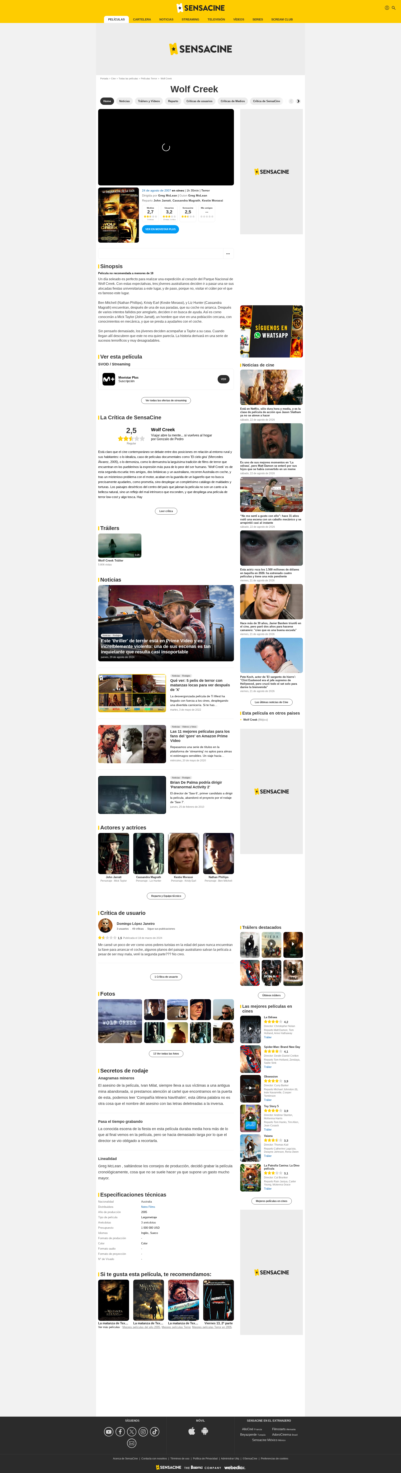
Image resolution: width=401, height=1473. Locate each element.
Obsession (271, 1076)
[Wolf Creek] (118, 215)
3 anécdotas (148, 1222)
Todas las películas (128, 78)
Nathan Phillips (218, 877)
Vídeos (238, 19)
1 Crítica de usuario (166, 976)
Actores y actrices (123, 827)
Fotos (107, 994)
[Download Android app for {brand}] (207, 1430)
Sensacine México (264, 1440)
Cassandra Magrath (186, 200)
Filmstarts (279, 1429)
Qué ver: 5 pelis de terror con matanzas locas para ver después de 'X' (200, 685)
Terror (205, 190)
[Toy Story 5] (250, 1118)
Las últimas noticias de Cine (271, 702)
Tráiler (268, 1037)
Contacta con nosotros (154, 1458)
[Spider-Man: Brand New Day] (250, 1059)
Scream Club (282, 19)
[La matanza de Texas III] (183, 1300)
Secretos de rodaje (124, 1070)
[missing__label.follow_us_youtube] (109, 1431)
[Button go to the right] (298, 101)
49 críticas (138, 928)
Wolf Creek (255, 719)
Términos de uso (179, 1458)
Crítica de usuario (123, 913)
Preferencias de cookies (274, 1458)
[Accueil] (200, 8)
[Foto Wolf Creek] (120, 1021)
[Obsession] (250, 1089)
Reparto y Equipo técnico (166, 896)
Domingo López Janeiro (136, 923)
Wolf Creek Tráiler (110, 560)
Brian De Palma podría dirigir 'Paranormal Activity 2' (196, 784)
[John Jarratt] (113, 853)
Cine (113, 78)
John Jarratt (162, 200)
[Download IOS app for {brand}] (194, 1430)
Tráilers (109, 528)
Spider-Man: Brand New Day (282, 1046)
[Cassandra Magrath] (148, 853)
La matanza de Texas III (185, 1323)
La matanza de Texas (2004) (118, 1323)
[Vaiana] (250, 1148)
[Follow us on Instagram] (143, 1431)
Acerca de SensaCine (125, 1458)
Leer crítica (166, 511)
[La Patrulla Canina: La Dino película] (250, 1178)
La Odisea (270, 1017)
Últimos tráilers (271, 995)
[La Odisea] (250, 1029)
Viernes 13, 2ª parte (218, 1323)
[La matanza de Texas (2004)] (113, 1300)
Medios (150, 208)
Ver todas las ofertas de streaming (166, 400)
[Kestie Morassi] (183, 853)
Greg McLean (167, 195)
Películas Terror (149, 78)
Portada (104, 78)
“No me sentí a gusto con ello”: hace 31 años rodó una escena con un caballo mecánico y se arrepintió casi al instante (270, 519)
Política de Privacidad (205, 1458)
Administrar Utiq (230, 1458)
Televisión (216, 19)
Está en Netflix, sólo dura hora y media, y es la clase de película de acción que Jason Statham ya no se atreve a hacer (270, 412)
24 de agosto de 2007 (157, 190)
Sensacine (188, 208)
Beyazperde (248, 1434)
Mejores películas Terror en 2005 (212, 1327)
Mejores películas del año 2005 (141, 1327)
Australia (146, 1201)
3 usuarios (123, 928)
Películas (116, 19)
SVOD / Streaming (114, 364)
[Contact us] (132, 1443)
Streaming (190, 19)
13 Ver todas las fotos (166, 1053)
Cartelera (142, 19)
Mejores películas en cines (271, 1201)
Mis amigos (207, 208)
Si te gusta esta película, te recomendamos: (156, 1274)
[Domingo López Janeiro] (105, 925)
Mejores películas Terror (176, 1327)
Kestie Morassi (212, 200)
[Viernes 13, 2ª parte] (218, 1300)
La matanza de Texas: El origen (156, 1323)
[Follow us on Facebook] (120, 1431)
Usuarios (169, 208)
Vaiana (268, 1135)
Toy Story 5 (271, 1106)
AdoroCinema (281, 1434)
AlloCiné (247, 1429)
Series (258, 19)
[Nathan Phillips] (218, 853)
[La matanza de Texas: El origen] (148, 1300)
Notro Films (148, 1206)
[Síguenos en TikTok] (155, 1431)
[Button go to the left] (291, 101)
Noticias (166, 19)
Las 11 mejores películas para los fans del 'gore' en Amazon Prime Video (200, 736)
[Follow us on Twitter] (132, 1431)
